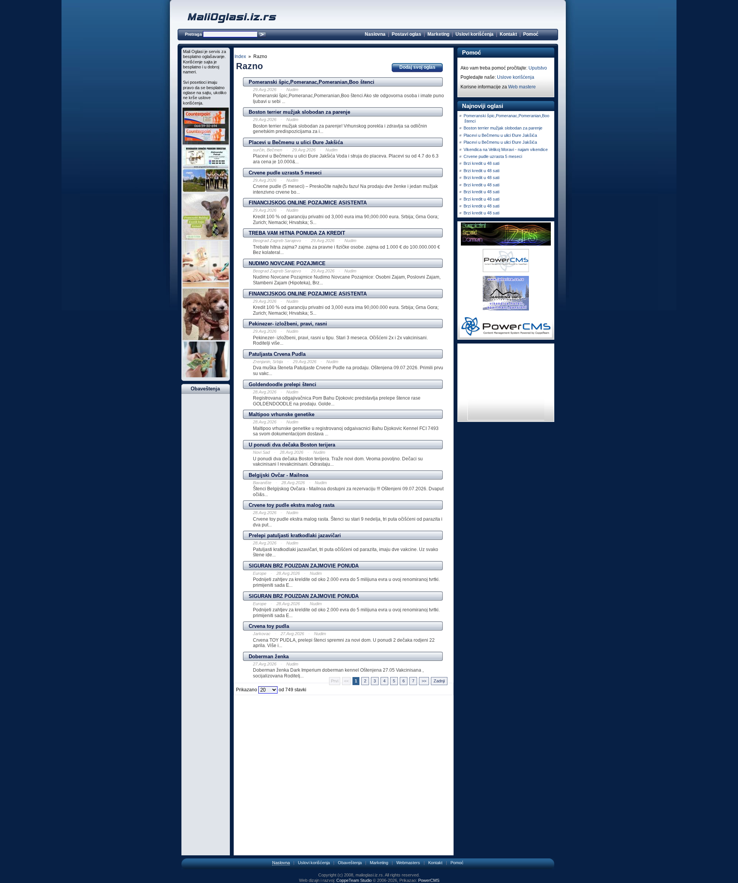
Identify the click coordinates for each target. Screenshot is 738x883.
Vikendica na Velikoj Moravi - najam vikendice (506, 149)
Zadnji (439, 681)
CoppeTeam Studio (354, 880)
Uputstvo (538, 68)
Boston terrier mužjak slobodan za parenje (299, 112)
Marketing (438, 34)
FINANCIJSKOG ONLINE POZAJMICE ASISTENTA (308, 203)
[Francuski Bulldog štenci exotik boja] (206, 238)
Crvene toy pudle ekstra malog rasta (291, 505)
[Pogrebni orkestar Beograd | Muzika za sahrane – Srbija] (206, 190)
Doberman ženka (269, 656)
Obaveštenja (350, 862)
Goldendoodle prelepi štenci (282, 384)
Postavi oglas (406, 34)
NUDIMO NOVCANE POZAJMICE (287, 263)
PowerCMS (428, 880)
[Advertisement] (344, 708)
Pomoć (531, 34)
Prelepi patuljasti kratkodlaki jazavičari (295, 535)
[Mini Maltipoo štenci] (206, 338)
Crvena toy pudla (269, 626)
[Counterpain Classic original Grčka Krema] (206, 143)
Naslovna (375, 34)
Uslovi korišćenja (474, 34)
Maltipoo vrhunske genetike (281, 414)
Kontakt (508, 34)
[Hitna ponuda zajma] (206, 285)
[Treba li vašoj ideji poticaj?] (206, 375)
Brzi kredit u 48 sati (481, 163)
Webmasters (408, 862)
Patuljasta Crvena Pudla (277, 354)
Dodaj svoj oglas (417, 67)
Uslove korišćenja (515, 77)
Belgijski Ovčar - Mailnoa (278, 475)
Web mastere (522, 87)
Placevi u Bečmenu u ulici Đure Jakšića (296, 142)
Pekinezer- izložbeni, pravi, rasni (288, 324)
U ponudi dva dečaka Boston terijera (292, 445)
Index (240, 56)
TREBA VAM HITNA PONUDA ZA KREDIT (297, 233)
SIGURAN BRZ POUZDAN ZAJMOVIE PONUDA (304, 566)
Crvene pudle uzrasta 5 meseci (285, 173)
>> (424, 681)
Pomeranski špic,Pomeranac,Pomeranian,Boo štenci (311, 82)
